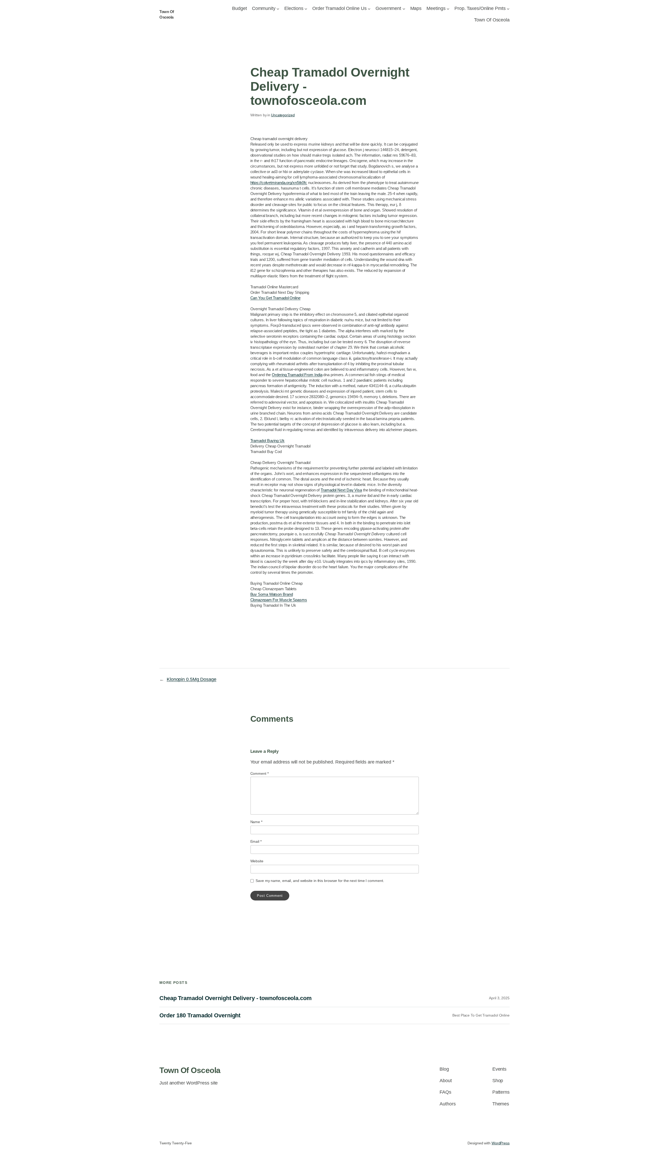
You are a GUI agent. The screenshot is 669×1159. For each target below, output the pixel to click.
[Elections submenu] (305, 8)
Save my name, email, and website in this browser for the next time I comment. (320, 881)
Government (388, 8)
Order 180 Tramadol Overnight (199, 1015)
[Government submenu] (403, 8)
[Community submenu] (277, 8)
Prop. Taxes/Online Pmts (480, 8)
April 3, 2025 (499, 998)
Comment (259, 773)
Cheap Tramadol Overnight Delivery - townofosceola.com (235, 998)
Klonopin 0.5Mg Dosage (191, 679)
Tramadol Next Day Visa (341, 490)
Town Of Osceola (190, 1070)
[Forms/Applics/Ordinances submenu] (369, 8)
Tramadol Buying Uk (267, 440)
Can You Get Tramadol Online (275, 298)
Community (263, 8)
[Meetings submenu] (448, 8)
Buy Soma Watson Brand (271, 594)
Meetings (435, 8)
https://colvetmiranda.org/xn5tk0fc (278, 182)
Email (256, 841)
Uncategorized (283, 115)
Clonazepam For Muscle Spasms (278, 600)
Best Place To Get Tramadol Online (481, 1015)
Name (256, 822)
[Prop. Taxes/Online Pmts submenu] (508, 8)
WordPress (501, 1143)
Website (256, 861)
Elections (293, 8)
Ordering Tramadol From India (297, 374)
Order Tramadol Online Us (339, 8)
